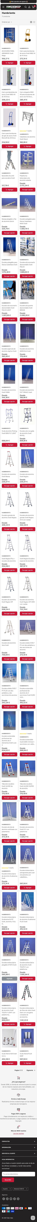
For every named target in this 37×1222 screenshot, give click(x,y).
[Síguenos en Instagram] (7, 1198)
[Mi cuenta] (29, 7)
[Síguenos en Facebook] (3, 1198)
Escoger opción (27, 190)
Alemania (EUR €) (19, 1189)
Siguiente (30, 1070)
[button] (23, 131)
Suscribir (8, 1180)
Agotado (9, 978)
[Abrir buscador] (26, 7)
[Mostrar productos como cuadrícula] (31, 22)
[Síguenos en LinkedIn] (18, 1198)
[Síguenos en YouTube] (11, 1198)
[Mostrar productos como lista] (34, 22)
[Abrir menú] (3, 7)
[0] (33, 7)
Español (5, 1189)
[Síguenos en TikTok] (14, 1198)
